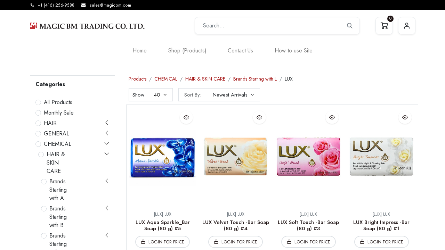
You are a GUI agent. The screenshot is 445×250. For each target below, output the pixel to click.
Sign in (406, 25)
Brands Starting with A (58, 189)
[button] (233, 94)
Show (138, 95)
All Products (58, 102)
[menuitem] (139, 50)
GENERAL (56, 134)
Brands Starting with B (58, 217)
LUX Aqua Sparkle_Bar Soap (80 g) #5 (163, 225)
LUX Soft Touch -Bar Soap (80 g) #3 (308, 225)
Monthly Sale (59, 113)
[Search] (349, 25)
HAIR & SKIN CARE (56, 162)
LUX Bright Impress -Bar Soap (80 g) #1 (381, 225)
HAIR (50, 123)
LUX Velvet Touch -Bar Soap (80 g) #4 (235, 225)
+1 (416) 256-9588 (56, 5)
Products (137, 78)
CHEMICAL (57, 144)
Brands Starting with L (255, 78)
